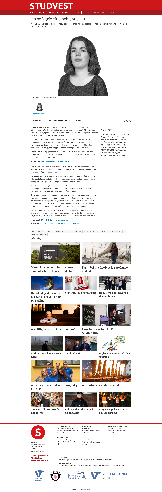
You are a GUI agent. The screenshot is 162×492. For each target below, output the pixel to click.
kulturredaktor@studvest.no (92, 430)
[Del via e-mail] (129, 120)
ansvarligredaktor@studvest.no (68, 430)
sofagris (77, 231)
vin (125, 231)
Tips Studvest (36, 458)
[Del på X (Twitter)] (126, 120)
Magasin (65, 13)
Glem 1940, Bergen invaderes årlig (54, 220)
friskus (35, 234)
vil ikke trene (47, 231)
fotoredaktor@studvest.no (91, 442)
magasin (118, 231)
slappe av (87, 231)
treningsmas (60, 231)
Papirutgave (99, 13)
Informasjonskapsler (39, 456)
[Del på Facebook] (123, 120)
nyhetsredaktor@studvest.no (67, 442)
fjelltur (43, 234)
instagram (36, 231)
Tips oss (112, 13)
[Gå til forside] (51, 6)
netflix (110, 231)
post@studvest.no (37, 451)
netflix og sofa (99, 231)
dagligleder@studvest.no (116, 430)
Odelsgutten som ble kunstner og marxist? (63, 223)
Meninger (53, 13)
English (76, 13)
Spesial (86, 13)
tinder (69, 231)
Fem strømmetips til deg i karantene (55, 161)
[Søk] (121, 15)
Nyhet (32, 13)
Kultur (42, 13)
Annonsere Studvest (39, 460)
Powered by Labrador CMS (81, 489)
